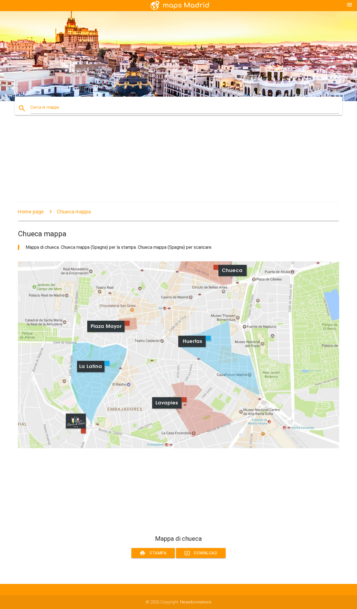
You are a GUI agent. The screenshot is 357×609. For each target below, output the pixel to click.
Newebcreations (195, 602)
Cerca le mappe (44, 107)
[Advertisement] (178, 164)
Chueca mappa (74, 212)
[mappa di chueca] (178, 446)
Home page (31, 212)
